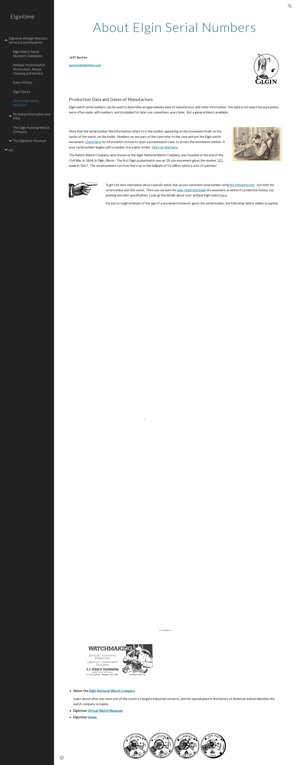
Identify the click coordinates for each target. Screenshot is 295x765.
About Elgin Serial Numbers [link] (25, 103)
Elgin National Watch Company (112, 691)
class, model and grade (191, 190)
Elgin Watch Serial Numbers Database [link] (27, 53)
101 (220, 160)
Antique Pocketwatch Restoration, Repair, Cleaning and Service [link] (29, 69)
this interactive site (241, 185)
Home (92, 717)
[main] (174, 27)
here (223, 195)
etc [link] (11, 150)
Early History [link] (22, 82)
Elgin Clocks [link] (21, 91)
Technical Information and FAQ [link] (31, 116)
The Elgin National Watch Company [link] (31, 129)
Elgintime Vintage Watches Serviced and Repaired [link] (28, 40)
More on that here (165, 147)
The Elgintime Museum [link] (29, 141)
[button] (290, 6)
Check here (93, 142)
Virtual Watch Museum (105, 710)
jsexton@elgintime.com (85, 65)
